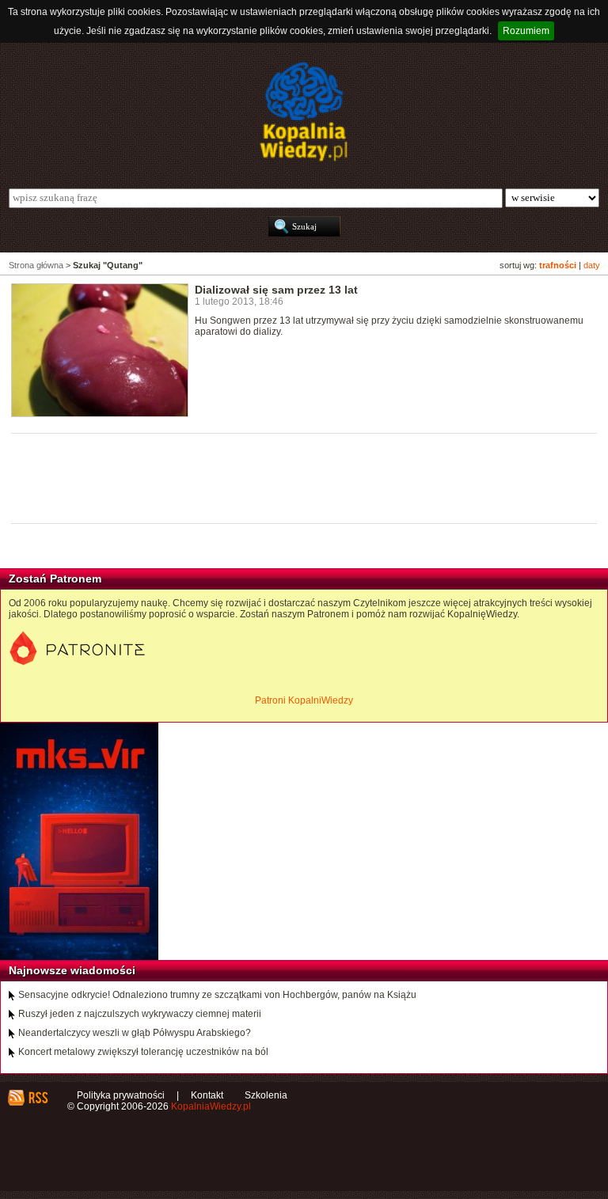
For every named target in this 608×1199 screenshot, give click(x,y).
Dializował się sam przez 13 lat (276, 289)
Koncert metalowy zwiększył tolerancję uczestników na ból (143, 1051)
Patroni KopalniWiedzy (304, 700)
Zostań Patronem (55, 578)
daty (591, 265)
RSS (37, 1098)
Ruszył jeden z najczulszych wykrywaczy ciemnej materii (139, 1013)
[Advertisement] (299, 477)
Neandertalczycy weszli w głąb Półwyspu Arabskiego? (134, 1032)
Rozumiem (526, 30)
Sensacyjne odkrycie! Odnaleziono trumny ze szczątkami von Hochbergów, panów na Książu (217, 994)
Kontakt (207, 1095)
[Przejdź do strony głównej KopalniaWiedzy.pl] (304, 112)
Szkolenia (266, 1095)
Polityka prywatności (121, 1095)
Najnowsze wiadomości (72, 970)
